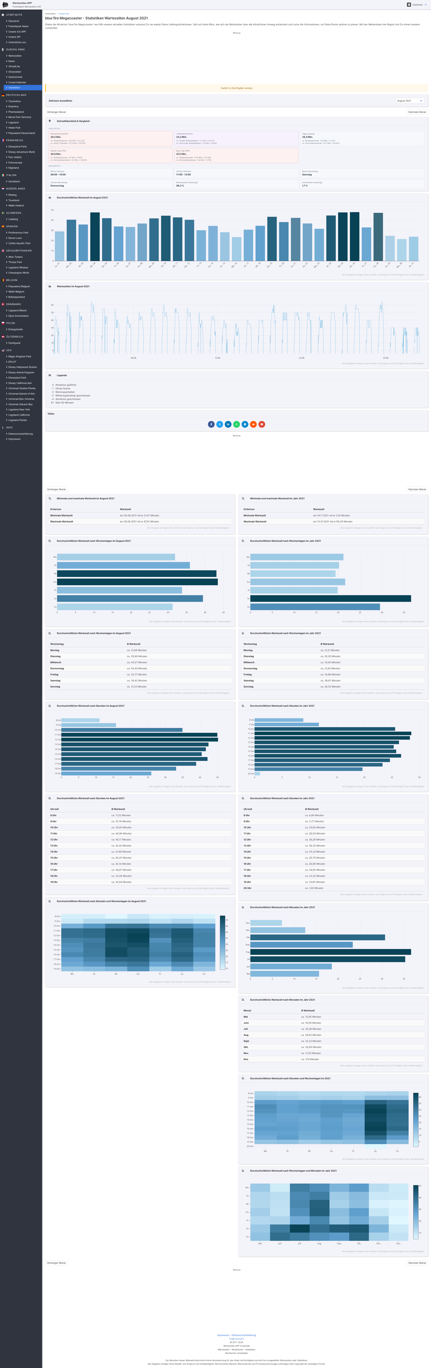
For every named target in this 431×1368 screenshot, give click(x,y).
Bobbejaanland (16, 296)
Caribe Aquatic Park (19, 243)
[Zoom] (389, 207)
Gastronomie (15, 76)
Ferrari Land (15, 238)
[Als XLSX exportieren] (421, 207)
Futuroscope (15, 162)
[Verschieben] (394, 207)
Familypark (14, 342)
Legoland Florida (17, 420)
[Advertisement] (237, 58)
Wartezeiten (15, 55)
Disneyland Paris (17, 146)
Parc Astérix (15, 157)
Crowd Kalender (17, 82)
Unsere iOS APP (17, 31)
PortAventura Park (18, 232)
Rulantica (13, 106)
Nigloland (13, 167)
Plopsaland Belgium (19, 286)
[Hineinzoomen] (401, 207)
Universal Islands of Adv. (22, 393)
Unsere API (14, 36)
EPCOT (12, 361)
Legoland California (19, 414)
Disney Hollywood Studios (22, 367)
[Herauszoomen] (405, 207)
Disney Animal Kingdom (21, 372)
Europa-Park (64, 14)
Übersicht (13, 21)
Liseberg (13, 219)
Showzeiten (14, 71)
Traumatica (14, 101)
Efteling (12, 194)
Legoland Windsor (18, 267)
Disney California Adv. (20, 383)
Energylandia (15, 329)
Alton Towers (15, 256)
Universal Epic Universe (21, 398)
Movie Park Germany (19, 117)
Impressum (14, 438)
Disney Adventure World (21, 151)
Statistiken (14, 87)
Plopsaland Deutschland (21, 133)
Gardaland (14, 181)
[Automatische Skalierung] (410, 207)
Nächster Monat (417, 112)
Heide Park (14, 127)
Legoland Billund (17, 310)
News (11, 61)
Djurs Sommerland (18, 315)
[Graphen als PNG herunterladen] (383, 207)
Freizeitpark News (18, 26)
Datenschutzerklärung (20, 433)
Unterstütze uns (17, 42)
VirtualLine (14, 66)
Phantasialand (16, 111)
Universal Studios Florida (22, 388)
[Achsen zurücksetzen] (415, 207)
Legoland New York (19, 409)
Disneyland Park (17, 377)
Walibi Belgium (16, 291)
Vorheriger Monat (56, 112)
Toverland (13, 200)
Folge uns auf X (236, 1339)
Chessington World (18, 272)
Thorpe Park (15, 262)
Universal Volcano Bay (20, 404)
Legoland (13, 122)
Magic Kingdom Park (19, 356)
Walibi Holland (16, 205)
